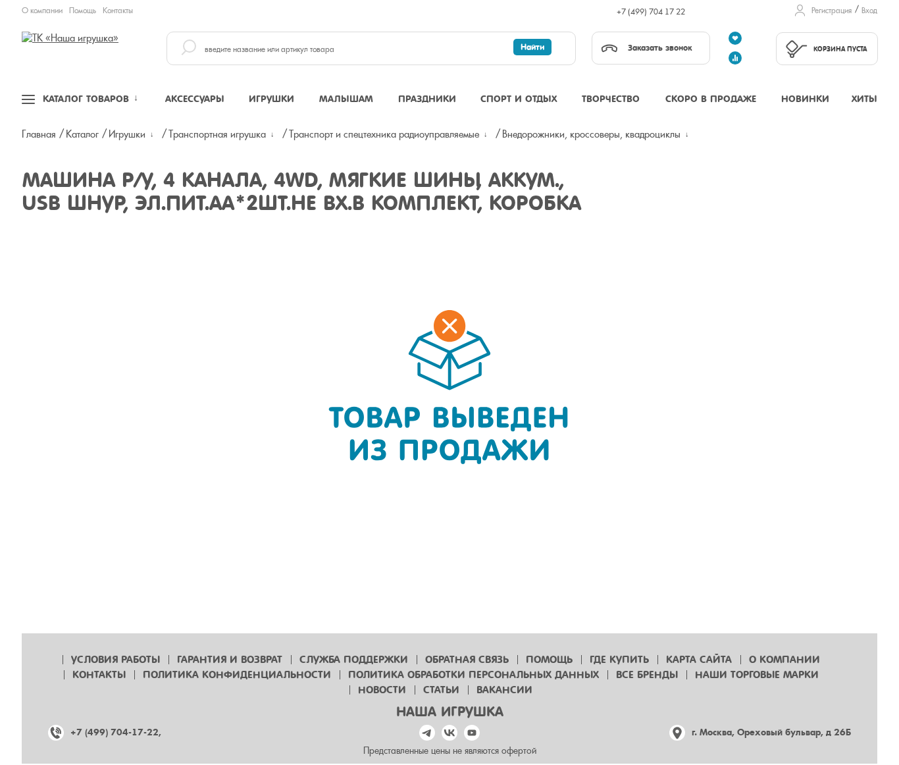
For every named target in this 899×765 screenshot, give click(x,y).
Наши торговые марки (757, 675)
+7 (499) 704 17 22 (651, 12)
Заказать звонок (660, 48)
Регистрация (831, 10)
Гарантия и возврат (229, 660)
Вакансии (504, 690)
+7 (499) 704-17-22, (115, 732)
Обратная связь (467, 660)
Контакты (118, 10)
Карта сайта (699, 660)
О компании (42, 10)
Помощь (82, 10)
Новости (382, 690)
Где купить (619, 660)
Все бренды (647, 675)
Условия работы (115, 660)
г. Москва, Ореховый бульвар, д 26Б (771, 732)
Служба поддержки (353, 660)
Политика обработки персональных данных (473, 675)
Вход (869, 10)
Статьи (441, 690)
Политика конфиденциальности (237, 675)
